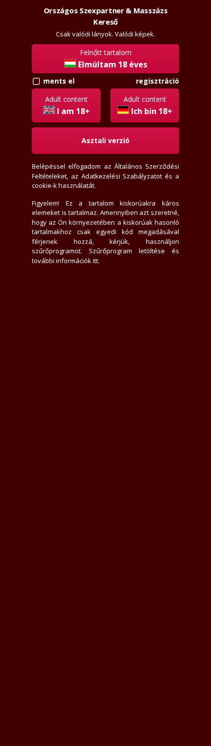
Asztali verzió (105, 140)
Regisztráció (157, 81)
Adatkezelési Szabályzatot (121, 176)
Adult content (67, 105)
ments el (59, 81)
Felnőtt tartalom (112, 59)
